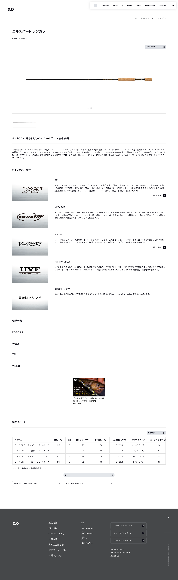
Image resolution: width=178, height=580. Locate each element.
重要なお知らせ (56, 544)
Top (135, 18)
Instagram (90, 528)
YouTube (89, 543)
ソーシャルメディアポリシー (120, 553)
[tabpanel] (89, 82)
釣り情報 (52, 528)
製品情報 (144, 18)
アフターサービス (57, 550)
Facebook (89, 533)
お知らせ (52, 539)
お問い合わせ (55, 555)
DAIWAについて (56, 533)
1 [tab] (24, 123)
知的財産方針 (115, 556)
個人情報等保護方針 (117, 549)
